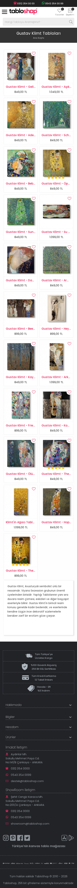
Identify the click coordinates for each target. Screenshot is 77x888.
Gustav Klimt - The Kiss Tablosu (29, 571)
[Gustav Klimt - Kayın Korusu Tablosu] (20, 356)
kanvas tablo (39, 846)
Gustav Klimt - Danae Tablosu (28, 280)
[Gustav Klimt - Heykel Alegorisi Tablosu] (56, 308)
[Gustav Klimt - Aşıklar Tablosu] (56, 66)
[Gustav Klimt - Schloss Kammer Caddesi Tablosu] (56, 114)
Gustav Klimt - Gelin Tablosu (27, 87)
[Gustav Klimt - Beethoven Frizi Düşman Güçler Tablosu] (20, 308)
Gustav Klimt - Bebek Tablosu (27, 183)
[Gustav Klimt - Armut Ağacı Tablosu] (56, 260)
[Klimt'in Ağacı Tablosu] (20, 502)
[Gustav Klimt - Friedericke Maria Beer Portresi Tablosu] (20, 405)
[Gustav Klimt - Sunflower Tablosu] (20, 211)
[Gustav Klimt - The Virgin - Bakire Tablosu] (56, 453)
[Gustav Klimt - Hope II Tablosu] (56, 502)
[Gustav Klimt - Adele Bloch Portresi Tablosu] (20, 114)
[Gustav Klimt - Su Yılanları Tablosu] (56, 211)
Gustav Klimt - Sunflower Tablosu (30, 232)
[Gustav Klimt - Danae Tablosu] (20, 260)
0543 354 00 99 (54, 3)
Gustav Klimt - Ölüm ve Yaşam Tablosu (35, 474)
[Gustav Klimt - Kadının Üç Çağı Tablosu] (56, 405)
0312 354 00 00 (26, 3)
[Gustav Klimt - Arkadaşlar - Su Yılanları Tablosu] (56, 356)
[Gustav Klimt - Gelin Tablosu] (20, 66)
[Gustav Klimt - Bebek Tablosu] (20, 163)
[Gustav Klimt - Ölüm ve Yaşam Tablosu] (20, 453)
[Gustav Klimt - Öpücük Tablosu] (56, 163)
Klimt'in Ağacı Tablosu (22, 522)
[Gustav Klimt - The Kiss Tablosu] (20, 550)
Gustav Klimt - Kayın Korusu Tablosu (32, 377)
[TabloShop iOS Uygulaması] (64, 838)
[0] (59, 12)
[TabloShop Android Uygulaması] (71, 838)
